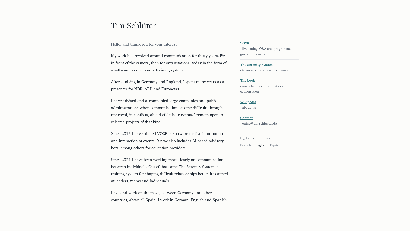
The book (247, 80)
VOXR (244, 43)
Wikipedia (248, 102)
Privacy (265, 138)
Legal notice (248, 138)
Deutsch (245, 145)
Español (275, 145)
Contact (246, 118)
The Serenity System (256, 65)
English (260, 145)
